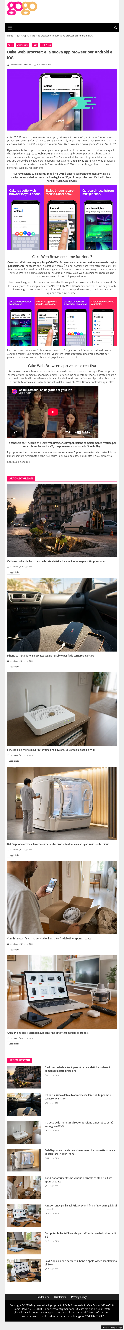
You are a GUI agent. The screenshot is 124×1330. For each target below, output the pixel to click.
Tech (35, 44)
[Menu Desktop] (10, 27)
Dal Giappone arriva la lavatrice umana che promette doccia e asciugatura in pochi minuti (58, 844)
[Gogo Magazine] (22, 11)
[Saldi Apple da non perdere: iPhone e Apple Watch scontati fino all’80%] (24, 1270)
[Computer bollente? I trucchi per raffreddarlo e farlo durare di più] (24, 1243)
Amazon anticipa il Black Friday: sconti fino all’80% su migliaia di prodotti (48, 1032)
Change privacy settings (112, 1327)
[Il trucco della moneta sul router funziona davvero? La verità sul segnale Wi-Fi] (62, 709)
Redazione (43, 1297)
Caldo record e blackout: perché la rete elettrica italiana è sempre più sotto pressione (55, 561)
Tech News (46, 44)
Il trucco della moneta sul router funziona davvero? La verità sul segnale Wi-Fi (51, 749)
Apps (10, 44)
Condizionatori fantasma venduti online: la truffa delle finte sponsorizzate (49, 938)
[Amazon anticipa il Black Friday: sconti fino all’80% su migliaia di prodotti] (62, 992)
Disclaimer (60, 1297)
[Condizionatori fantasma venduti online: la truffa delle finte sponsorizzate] (62, 897)
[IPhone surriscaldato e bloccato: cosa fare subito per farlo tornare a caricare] (62, 615)
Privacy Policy (79, 1297)
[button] (115, 28)
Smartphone (22, 44)
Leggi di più (14, 572)
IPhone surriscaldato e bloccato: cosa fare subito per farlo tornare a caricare (50, 655)
